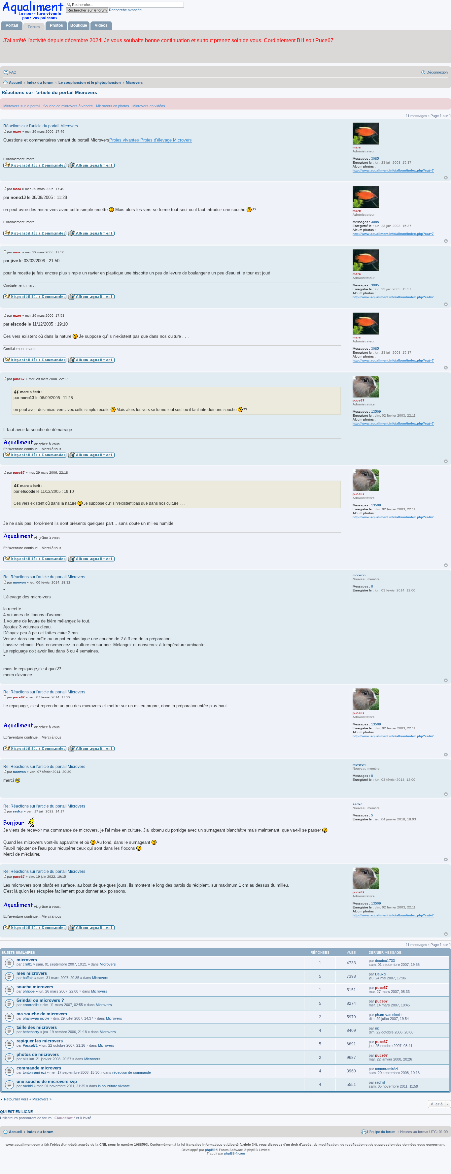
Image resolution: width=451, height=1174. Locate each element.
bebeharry (31, 1032)
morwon (359, 575)
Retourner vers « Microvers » (28, 1099)
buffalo (28, 978)
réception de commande (131, 1072)
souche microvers (35, 986)
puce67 (358, 400)
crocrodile (31, 1005)
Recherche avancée (125, 10)
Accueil (15, 1132)
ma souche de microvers (42, 1013)
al (24, 1059)
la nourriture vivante (114, 1086)
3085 (375, 158)
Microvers (108, 964)
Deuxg (380, 974)
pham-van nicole (36, 1018)
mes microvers (32, 973)
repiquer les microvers (40, 1040)
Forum (34, 27)
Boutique (78, 25)
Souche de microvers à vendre (68, 106)
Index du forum (40, 1132)
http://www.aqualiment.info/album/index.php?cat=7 (393, 170)
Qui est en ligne (16, 1112)
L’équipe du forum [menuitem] (381, 1132)
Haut (446, 177)
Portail (12, 25)
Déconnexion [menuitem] (437, 72)
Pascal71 (30, 1045)
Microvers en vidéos (148, 106)
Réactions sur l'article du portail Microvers (49, 92)
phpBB (210, 1150)
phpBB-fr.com (234, 1153)
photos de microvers (38, 1054)
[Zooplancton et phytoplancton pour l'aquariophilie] (34, 20)
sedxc (358, 804)
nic (377, 1028)
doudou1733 (385, 961)
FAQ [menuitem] (13, 72)
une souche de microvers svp (47, 1081)
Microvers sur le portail (21, 106)
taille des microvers (37, 1027)
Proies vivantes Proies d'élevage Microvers (150, 140)
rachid (28, 1086)
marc (357, 147)
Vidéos (101, 25)
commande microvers (39, 1067)
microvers (27, 959)
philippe (29, 991)
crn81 (27, 964)
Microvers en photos (112, 106)
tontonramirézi (34, 1072)
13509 (376, 411)
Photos (56, 25)
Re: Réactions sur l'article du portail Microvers (44, 577)
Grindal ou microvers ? (40, 1000)
